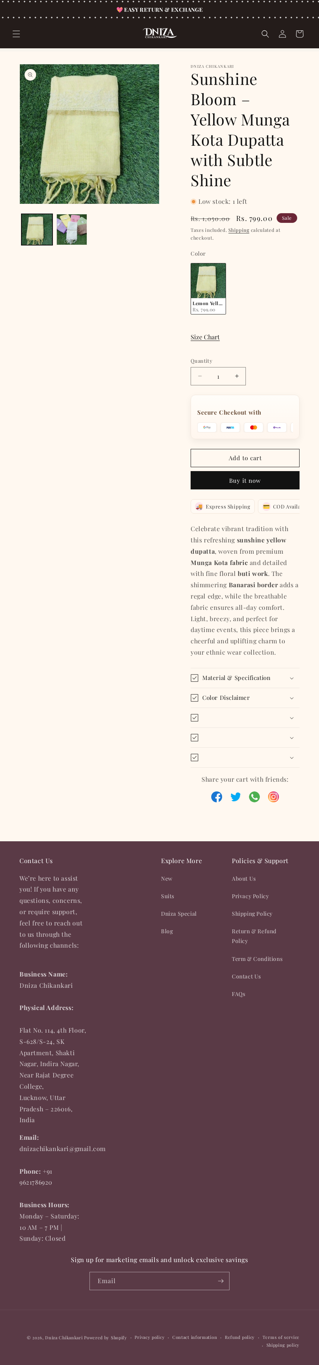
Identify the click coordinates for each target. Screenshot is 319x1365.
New (167, 878)
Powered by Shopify (105, 1337)
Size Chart (205, 337)
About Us (244, 878)
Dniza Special (179, 913)
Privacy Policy (250, 896)
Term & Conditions (257, 958)
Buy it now (245, 480)
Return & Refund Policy (254, 936)
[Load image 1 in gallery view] (37, 229)
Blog (167, 931)
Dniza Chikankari (63, 1337)
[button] (16, 33)
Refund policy (240, 1337)
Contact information (194, 1337)
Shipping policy (283, 1345)
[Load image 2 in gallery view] (72, 229)
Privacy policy (150, 1337)
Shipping (238, 230)
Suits (167, 896)
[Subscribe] (220, 1281)
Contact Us (246, 976)
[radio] (208, 289)
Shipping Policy (252, 913)
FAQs (238, 994)
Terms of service (281, 1337)
